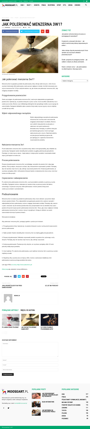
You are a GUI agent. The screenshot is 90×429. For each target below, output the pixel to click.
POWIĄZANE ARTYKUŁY (10, 310)
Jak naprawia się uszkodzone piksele (48, 410)
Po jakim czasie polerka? (10, 327)
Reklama (26, 1)
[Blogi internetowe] (36, 404)
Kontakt (31, 1)
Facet (29, 5)
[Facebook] (84, 1)
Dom (22, 5)
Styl (64, 5)
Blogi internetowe (48, 402)
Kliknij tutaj (5, 269)
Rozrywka (51, 5)
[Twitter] (86, 1)
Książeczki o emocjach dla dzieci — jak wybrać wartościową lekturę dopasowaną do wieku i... (75, 43)
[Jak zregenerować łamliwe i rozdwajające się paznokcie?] (36, 396)
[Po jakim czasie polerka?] (10, 320)
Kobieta (36, 5)
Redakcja (7, 27)
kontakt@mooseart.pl (21, 403)
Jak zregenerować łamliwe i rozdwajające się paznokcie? (50, 395)
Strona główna (5, 17)
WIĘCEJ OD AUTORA (28, 310)
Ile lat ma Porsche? (51, 285)
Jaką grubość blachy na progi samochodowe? (12, 286)
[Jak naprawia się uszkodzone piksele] (36, 413)
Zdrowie (77, 5)
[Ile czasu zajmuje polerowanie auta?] (49, 320)
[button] (86, 5)
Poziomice (65, 418)
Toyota (64, 410)
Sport (59, 5)
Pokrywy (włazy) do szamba (71, 405)
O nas (20, 1)
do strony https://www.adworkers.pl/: (21, 264)
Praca (43, 5)
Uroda (70, 5)
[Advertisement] (45, 12)
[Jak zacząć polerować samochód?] (30, 320)
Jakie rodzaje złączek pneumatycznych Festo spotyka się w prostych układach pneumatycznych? (75, 52)
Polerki (7, 20)
